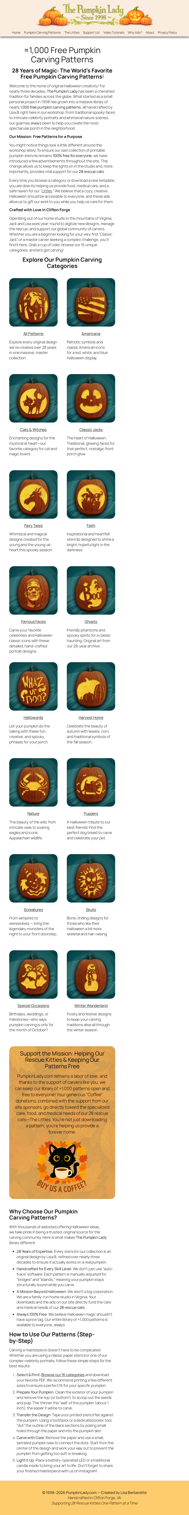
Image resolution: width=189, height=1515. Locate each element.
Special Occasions (33, 1005)
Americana (91, 333)
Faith (91, 525)
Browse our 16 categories (63, 1374)
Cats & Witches (33, 429)
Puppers (91, 813)
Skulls (91, 909)
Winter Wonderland (90, 1005)
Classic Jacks (91, 429)
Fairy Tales (33, 525)
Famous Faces (33, 621)
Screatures (33, 909)
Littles (47, 190)
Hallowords (33, 717)
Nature (33, 813)
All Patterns (33, 333)
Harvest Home (91, 717)
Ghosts (91, 621)
